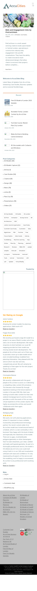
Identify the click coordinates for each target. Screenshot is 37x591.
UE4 (27, 258)
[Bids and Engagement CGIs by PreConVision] (18, 20)
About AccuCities (9, 495)
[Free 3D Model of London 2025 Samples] (7, 100)
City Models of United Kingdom (26, 517)
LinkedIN (15, 566)
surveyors (7, 254)
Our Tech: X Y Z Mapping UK (8, 540)
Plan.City (12, 243)
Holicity (27, 236)
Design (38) (8, 183)
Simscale (13, 251)
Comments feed (9, 483)
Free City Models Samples (8, 554)
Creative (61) (8, 179)
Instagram (25, 566)
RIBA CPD (22, 247)
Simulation (22, 251)
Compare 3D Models (10, 497)
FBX (14, 232)
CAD (15, 221)
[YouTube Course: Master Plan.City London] (7, 123)
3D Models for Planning (7, 503)
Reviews (14, 247)
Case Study (26, 225)
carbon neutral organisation (12, 225)
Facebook (30, 566)
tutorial (12, 258)
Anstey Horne (24, 218)
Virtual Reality (20, 262)
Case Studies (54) (10, 174)
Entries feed (8, 479)
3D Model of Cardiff (26, 507)
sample (30, 247)
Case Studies (24, 35)
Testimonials (16, 254)
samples (6, 251)
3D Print (6, 218)
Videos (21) (7, 205)
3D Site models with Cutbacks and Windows (21, 146)
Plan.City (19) (8, 197)
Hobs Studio (18, 236)
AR (31, 218)
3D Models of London (24, 496)
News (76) (7, 188)
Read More (8, 69)
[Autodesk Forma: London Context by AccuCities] (7, 112)
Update (11, 262)
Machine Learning (19, 240)
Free (26, 232)
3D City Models (8, 214)
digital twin (7, 232)
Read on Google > (9, 465)
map (28, 240)
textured (24, 254)
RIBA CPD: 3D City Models (9, 513)
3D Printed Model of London (10, 545)
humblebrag (7, 240)
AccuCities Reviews (9, 534)
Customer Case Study (10, 229)
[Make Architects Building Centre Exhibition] (7, 134)
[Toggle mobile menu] (33, 3)
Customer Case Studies (8, 530)
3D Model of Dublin (26, 509)
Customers (22, 229)
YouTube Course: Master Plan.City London (19, 124)
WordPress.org (9, 488)
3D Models (17, 35)
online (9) (7, 192)
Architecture (8, 221)
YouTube (20, 566)
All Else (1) (7, 170)
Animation (14, 218)
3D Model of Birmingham (24, 501)
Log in (6, 474)
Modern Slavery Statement (25, 573)
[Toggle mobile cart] (33, 6)
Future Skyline (8, 236)
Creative (8, 37)
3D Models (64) (9, 161)
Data (29, 229)
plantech (28, 243)
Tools (5, 258)
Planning (20, 243)
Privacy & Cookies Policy (11, 573)
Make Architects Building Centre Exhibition (19, 135)
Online (6, 243)
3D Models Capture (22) (12, 165)
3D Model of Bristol (26, 505)
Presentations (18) (10, 201)
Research (6, 247)
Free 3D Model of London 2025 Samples (21, 101)
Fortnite (20, 232)
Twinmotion (20, 258)
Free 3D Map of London (8, 550)
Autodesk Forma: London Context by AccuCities (19, 113)
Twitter (11, 566)
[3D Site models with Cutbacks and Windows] (7, 145)
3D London (27, 214)
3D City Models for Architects (9, 508)
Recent (18, 95)
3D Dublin (18, 214)
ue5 (5, 262)
